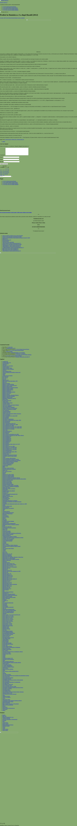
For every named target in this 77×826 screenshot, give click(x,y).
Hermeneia (4, 514)
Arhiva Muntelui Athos (6, 371)
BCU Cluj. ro (5, 377)
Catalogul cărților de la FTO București (9, 408)
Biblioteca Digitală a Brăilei (7, 388)
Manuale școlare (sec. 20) (7, 553)
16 (7, 171)
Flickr (3, 721)
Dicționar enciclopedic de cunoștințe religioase (11, 477)
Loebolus (4, 549)
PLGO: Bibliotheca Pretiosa (7, 632)
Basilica (3, 715)
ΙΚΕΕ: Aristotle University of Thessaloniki (10, 703)
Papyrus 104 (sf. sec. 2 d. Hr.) (8, 616)
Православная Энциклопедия (8, 708)
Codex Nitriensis (5, 433)
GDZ (3, 510)
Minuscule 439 (5, 572)
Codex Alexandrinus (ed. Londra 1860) (9, 415)
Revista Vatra (4, 645)
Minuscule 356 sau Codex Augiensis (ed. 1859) (11, 571)
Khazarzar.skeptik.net (6, 535)
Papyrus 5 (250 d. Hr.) (6, 622)
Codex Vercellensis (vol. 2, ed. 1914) (9, 449)
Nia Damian (4, 603)
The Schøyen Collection (7, 688)
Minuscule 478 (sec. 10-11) (7, 576)
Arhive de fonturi (9, 351)
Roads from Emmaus (6, 648)
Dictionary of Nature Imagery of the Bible (10, 485)
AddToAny (4, 364)
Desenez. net (4, 470)
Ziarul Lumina (5, 730)
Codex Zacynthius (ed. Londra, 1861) (9, 451)
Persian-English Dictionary (7, 631)
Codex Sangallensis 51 (6, 439)
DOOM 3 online (5, 491)
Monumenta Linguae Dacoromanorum (9, 595)
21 (4, 172)
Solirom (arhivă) (5, 663)
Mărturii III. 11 (5, 238)
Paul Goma (4, 629)
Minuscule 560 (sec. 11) (6, 579)
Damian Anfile (5, 465)
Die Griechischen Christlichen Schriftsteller (10, 486)
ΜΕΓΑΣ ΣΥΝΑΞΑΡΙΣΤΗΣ (7, 704)
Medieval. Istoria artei (6, 560)
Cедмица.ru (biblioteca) (7, 464)
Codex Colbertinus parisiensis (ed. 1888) (10, 424)
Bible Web (4, 716)
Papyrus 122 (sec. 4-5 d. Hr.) (7, 619)
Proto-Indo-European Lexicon (8, 637)
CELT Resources (5, 410)
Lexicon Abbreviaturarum (7, 540)
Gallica (3, 509)
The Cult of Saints (5, 681)
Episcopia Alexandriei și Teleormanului (9, 719)
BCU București (5, 376)
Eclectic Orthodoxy (6, 495)
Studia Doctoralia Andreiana (7, 669)
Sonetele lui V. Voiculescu (20, 353)
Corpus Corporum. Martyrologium (9, 458)
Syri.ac (3, 672)
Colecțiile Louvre (5, 453)
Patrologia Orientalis (6, 628)
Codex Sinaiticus (5, 443)
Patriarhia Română (5, 725)
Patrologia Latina (5, 627)
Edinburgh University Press (7, 496)
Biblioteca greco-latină (6, 393)
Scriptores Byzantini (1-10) (7, 658)
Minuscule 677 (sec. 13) (7, 582)
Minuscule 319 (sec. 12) (7, 570)
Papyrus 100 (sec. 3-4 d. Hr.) (7, 615)
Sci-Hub (4, 654)
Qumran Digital (5, 639)
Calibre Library (5, 401)
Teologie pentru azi (3, 2)
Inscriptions (4, 520)
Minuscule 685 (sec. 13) (7, 583)
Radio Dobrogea (5, 640)
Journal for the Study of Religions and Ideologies (11, 533)
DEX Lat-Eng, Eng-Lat (6, 471)
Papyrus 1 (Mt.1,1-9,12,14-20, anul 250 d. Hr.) (11, 614)
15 (6, 171)
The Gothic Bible (5, 683)
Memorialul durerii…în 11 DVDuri (18, 352)
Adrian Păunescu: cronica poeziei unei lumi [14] (11, 250)
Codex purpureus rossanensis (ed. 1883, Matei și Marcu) (13, 435)
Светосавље (4, 709)
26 (1, 173)
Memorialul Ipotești (6, 562)
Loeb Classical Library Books (8, 548)
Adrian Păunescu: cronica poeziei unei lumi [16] (11, 245)
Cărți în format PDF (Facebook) (8, 407)
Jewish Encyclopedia (6, 531)
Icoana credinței (5, 515)
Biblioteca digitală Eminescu (7, 389)
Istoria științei (4, 528)
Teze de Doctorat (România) (7, 677)
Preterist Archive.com (6, 635)
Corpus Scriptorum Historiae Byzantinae (10, 461)
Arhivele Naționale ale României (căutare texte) (11, 372)
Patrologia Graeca (5, 626)
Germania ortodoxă (6, 511)
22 (6, 172)
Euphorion (4, 502)
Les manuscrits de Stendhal (7, 539)
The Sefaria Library (6, 689)
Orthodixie (4, 613)
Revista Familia (5, 641)
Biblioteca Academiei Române (8, 384)
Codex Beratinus (5, 418)
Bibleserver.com (5, 379)
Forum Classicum (5, 507)
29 (6, 173)
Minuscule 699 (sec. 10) (7, 585)
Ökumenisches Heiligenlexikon (8, 609)
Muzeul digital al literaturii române (8, 597)
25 (0, 173)
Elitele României (5, 497)
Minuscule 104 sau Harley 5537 (8, 563)
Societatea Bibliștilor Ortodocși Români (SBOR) (11, 662)
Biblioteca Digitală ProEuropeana (8, 391)
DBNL (3, 466)
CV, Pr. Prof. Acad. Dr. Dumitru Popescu (10, 8)
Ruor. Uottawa (5, 650)
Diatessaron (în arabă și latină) (8, 474)
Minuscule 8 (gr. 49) (6, 587)
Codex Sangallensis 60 (6, 440)
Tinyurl (3, 727)
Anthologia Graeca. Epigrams (8, 369)
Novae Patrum (5, 606)
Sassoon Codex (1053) (6, 653)
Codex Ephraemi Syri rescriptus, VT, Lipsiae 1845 (12, 427)
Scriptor (3, 657)
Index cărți (4, 519)
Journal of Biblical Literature (7, 534)
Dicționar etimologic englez (7, 479)
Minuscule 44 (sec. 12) (6, 573)
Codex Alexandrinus (6, 414)
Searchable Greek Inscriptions (8, 659)
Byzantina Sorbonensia (6, 400)
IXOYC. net (4, 529)
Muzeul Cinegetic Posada (7, 596)
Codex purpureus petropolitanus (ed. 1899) (10, 434)
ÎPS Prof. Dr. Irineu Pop (7, 526)
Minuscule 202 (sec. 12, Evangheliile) (9, 566)
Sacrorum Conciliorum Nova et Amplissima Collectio (12, 651)
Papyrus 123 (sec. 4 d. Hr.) (7, 620)
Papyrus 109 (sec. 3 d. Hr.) (7, 617)
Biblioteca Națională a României (8, 396)
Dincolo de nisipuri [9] (6, 239)
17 (8, 171)
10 (8, 169)
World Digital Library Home (7, 701)
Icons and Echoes (5, 516)
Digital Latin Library (6, 487)
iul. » (4, 175)
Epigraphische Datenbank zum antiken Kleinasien (11, 501)
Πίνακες (4, 706)
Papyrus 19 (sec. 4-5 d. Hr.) (7, 621)
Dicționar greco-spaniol (6, 481)
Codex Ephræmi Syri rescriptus (8, 428)
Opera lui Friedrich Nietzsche (8, 612)
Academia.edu (5, 361)
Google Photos (5, 722)
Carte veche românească (7, 406)
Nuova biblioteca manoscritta (7, 607)
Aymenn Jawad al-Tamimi (7, 375)
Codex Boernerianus (6, 421)
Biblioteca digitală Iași (6, 390)
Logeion (4, 550)
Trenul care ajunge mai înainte (8, 242)
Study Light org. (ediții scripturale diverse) (10, 671)
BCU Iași (4, 378)
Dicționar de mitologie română (8, 475)
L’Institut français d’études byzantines (9, 536)
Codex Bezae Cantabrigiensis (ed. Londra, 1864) (11, 420)
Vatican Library (5, 729)
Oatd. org (4, 608)
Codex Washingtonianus (7, 450)
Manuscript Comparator (6, 554)
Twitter (3, 728)
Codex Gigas (4, 429)
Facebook (4, 720)
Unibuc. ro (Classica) (6, 697)
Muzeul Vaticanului (6, 598)
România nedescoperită (6, 649)
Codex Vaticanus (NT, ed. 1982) (8, 446)
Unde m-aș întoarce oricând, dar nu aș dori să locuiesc (12, 235)
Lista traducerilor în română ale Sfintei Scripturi (11, 546)
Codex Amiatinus (5, 416)
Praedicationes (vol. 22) (10, 348)
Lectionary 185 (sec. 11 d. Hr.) (8, 538)
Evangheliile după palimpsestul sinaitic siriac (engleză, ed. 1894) (14, 503)
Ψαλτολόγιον (4, 707)
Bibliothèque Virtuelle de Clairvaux (9, 398)
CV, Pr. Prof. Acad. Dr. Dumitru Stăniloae (10, 9)
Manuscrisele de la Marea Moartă (8, 558)
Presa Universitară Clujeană (7, 634)
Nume (1, 157)
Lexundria (4, 543)
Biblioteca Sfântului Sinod (7, 397)
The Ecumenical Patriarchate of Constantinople (11, 682)
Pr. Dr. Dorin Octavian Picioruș (12, 17)
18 (0, 172)
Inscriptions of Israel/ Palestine (8, 521)
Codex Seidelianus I (6, 441)
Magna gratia (4, 552)
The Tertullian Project (6, 690)
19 (1, 172)
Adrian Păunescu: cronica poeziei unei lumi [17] (11, 243)
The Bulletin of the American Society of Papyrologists (12, 679)
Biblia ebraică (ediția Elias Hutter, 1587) (10, 381)
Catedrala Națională (6, 718)
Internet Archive (5, 723)
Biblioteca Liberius (6, 394)
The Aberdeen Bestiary (6, 678)
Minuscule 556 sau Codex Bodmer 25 (9, 578)
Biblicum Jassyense (6, 383)
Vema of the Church (6, 699)
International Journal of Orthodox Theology (10, 524)
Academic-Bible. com (6, 362)
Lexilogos (4, 541)
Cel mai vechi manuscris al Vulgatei (9, 409)
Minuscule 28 (5, 569)
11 (0, 171)
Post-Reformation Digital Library (8, 633)
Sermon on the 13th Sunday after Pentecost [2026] (12, 236)
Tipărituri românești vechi (7, 692)
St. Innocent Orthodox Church (8, 666)
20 (3, 172)
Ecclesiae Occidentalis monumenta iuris (9, 494)
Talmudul (4, 673)
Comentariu (2, 155)
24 (8, 172)
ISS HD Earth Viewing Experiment (9, 527)
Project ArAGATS (5, 636)
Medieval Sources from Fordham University (10, 559)
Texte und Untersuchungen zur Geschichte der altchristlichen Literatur (15, 675)
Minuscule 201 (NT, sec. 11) (7, 565)
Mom (3, 590)
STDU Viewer (5, 667)
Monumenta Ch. (5, 592)
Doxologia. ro (5, 493)
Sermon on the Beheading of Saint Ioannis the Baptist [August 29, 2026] (16, 237)
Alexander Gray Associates (7, 365)
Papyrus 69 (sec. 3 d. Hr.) (7, 623)
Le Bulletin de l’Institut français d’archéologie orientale (12, 537)
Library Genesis (5, 544)
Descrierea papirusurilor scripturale (9, 469)
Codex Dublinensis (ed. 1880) (8, 425)
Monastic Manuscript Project (7, 591)
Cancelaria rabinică (6, 403)
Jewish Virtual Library (6, 532)
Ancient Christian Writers (7, 368)
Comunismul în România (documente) (9, 454)
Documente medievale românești (8, 490)
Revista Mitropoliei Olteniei (7, 644)
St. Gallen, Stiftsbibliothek (7, 665)
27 (3, 173)
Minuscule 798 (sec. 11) (6, 586)
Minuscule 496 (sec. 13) (7, 577)
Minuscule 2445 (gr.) (6, 567)
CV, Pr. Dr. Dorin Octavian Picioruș (9, 6)
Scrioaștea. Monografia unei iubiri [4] (22, 356)
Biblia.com (4, 382)
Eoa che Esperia (5, 499)
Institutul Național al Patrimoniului (8, 523)
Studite (3, 670)
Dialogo (3, 473)
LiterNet (4, 547)
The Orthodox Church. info (7, 684)
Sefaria (3, 660)
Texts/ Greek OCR (6, 676)
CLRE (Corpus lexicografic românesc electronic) (11, 413)
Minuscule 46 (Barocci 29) (7, 575)
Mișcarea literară (5, 589)
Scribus (3, 656)
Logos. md (4, 551)
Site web (1, 161)
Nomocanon (4, 604)
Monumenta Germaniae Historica (8, 594)
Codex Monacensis (6, 432)
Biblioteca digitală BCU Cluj (7, 717)
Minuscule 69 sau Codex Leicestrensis (9, 584)
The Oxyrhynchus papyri (7, 685)
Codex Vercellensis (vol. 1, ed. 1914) (9, 448)
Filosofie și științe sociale (7, 506)
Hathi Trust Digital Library (7, 513)
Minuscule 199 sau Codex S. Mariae (9, 564)
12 (1, 171)
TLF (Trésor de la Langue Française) (9, 694)
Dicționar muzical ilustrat (7, 483)
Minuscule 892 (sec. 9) (6, 588)
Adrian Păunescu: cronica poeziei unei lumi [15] (11, 246)
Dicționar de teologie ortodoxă (8, 476)
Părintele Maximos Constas (7, 625)
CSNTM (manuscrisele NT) (7, 463)
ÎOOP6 (3, 525)
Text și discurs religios (6, 674)
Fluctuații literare (5, 241)
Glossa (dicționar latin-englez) (8, 512)
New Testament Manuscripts (7, 602)
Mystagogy (4, 599)
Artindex (4, 373)
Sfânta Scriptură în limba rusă (8, 661)
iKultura (4, 518)
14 (4, 171)
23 (7, 172)
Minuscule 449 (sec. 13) (7, 574)
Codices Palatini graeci (6, 452)
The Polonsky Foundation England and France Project (12, 687)
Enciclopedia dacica (6, 498)
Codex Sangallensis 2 (6, 437)
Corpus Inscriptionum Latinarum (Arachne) (10, 459)
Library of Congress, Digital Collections (10, 545)
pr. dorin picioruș (8, 139)
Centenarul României (6, 411)
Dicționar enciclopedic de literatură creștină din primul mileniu (14, 478)
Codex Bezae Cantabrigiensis (8, 419)
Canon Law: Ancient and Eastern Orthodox (10, 404)
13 (3, 171)
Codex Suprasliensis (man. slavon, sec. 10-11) (11, 444)
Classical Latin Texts (6, 412)
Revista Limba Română (6, 642)
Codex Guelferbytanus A (7, 431)
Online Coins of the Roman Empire (9, 610)
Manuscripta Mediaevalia (7, 556)
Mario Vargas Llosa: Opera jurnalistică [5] (10, 248)
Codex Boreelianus (6, 422)
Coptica (3, 457)
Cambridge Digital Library (7, 402)
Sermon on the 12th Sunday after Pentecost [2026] (12, 244)
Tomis (3, 695)
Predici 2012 (14, 139)
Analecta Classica (5, 366)
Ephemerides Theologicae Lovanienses (9, 500)
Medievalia (4, 561)
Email (1, 159)
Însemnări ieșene (5, 522)
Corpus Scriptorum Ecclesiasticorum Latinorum (11, 460)
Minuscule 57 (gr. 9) (6, 581)
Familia (3, 504)
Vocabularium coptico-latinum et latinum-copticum (12, 700)
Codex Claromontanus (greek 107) (9, 423)
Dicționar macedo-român (7, 482)
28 (4, 173)
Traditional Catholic (6, 696)
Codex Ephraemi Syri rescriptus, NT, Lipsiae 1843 (12, 426)
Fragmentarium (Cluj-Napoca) (8, 508)
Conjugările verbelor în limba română (9, 456)
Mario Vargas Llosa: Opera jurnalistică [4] (10, 249)
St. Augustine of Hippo (6, 664)
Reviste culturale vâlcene (7, 646)
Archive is (4, 370)
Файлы (3, 710)
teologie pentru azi (20, 139)
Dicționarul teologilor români (7, 484)
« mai (1, 175)
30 (7, 173)
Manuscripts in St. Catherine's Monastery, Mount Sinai (12, 557)
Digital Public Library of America (8, 488)
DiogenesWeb (5, 489)
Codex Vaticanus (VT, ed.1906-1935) (9, 447)
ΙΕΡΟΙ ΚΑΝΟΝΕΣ (6, 702)
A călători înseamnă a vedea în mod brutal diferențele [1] (13, 247)
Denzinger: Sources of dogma (8, 468)
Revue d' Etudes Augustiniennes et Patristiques (11, 647)
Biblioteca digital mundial (7, 386)
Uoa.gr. (3, 698)
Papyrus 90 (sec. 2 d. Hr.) (7, 624)
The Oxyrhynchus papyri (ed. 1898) (9, 686)
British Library (5, 399)
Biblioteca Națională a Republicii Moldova (10, 395)
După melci (10, 347)
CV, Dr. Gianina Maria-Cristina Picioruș (10, 7)
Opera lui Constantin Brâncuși (8, 611)
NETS (3, 601)
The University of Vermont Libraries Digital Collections (13, 691)
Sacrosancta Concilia (6, 652)
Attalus (3, 374)
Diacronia (4, 472)
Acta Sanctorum (5, 363)
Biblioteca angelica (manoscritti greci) (9, 385)
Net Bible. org (5, 600)
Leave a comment (21, 17)
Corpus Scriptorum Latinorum (8, 462)
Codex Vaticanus (5, 445)
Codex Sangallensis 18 (6, 436)
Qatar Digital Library (6, 638)
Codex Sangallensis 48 (6, 438)
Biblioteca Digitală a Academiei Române (10, 387)
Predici (3, 141)
